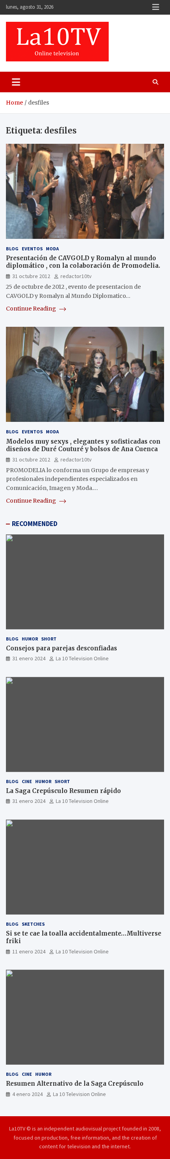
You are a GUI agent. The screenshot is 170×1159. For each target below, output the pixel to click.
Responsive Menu (155, 7)
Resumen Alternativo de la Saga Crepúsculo (75, 1083)
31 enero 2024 (28, 658)
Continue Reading (31, 308)
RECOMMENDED (34, 523)
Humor (30, 639)
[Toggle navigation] (16, 82)
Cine (27, 781)
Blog (12, 249)
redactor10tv (76, 276)
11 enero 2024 (28, 951)
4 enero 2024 (27, 1094)
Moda (52, 249)
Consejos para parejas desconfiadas (61, 648)
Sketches (33, 924)
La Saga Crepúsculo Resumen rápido (63, 791)
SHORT (49, 639)
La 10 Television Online (82, 658)
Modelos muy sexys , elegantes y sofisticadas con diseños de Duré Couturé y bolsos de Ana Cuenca (83, 445)
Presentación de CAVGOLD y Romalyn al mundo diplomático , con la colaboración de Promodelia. (83, 262)
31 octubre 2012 (31, 276)
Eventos (32, 249)
